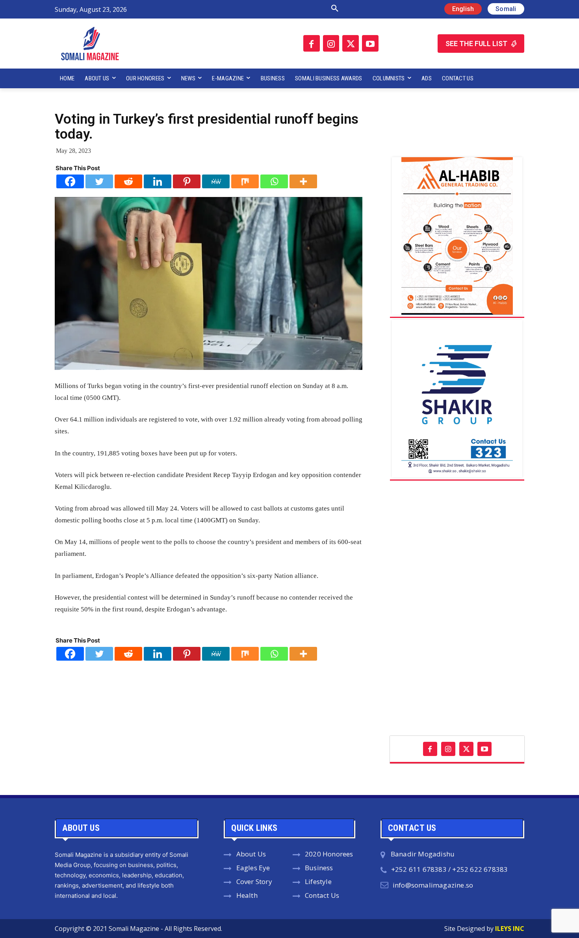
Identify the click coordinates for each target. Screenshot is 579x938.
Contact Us (322, 895)
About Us (251, 853)
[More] (303, 181)
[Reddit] (128, 181)
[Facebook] (311, 43)
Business (319, 867)
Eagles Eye (253, 867)
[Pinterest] (186, 181)
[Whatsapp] (274, 181)
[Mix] (245, 181)
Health (247, 895)
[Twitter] (350, 43)
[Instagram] (331, 43)
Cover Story (254, 881)
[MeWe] (216, 181)
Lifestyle (318, 881)
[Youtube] (370, 43)
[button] (251, 8)
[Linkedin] (157, 181)
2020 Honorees (329, 853)
